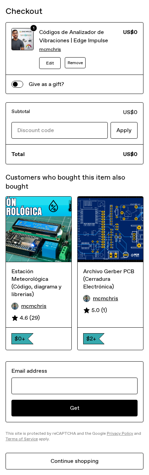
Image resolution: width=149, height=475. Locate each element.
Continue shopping (74, 461)
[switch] (17, 84)
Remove (75, 62)
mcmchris (50, 49)
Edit (50, 63)
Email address (29, 371)
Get (74, 408)
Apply (124, 130)
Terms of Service (22, 439)
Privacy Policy (120, 433)
